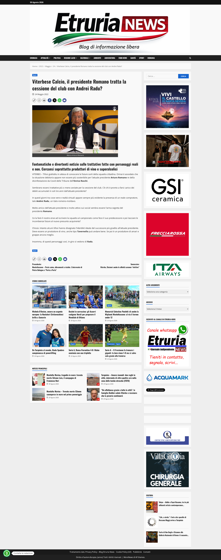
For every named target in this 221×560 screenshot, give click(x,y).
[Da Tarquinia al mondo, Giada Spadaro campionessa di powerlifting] (49, 335)
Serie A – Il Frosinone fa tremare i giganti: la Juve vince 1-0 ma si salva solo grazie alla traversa (120, 353)
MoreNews (128, 557)
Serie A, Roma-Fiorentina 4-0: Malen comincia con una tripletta (84, 351)
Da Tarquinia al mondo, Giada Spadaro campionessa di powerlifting (48, 351)
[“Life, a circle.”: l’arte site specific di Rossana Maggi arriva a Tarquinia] (152, 522)
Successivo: (119, 266)
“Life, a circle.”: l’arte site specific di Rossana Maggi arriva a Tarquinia (172, 519)
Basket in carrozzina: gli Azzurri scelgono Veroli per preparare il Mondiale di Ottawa (82, 314)
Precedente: (57, 267)
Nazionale (84, 58)
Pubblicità (137, 552)
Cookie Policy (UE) (123, 552)
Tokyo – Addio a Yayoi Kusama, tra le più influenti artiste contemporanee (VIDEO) (174, 504)
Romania (151, 58)
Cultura (149, 495)
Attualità (44, 58)
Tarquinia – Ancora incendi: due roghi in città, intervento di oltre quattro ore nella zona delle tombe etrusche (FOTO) (93, 379)
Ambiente (97, 58)
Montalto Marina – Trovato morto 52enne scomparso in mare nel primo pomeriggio (38, 394)
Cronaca (33, 58)
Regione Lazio (69, 58)
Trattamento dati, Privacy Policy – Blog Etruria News (92, 552)
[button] (190, 58)
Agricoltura (110, 58)
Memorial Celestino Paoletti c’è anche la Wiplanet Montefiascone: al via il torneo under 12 (122, 314)
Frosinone (74, 305)
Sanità (133, 58)
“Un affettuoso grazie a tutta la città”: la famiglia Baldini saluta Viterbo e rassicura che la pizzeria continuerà (93, 394)
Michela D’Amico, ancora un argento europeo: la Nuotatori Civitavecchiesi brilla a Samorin (47, 314)
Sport (141, 58)
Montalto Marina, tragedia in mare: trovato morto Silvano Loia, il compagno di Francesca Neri (38, 379)
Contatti (146, 552)
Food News (123, 58)
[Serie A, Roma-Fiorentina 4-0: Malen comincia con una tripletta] (86, 335)
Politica (57, 58)
